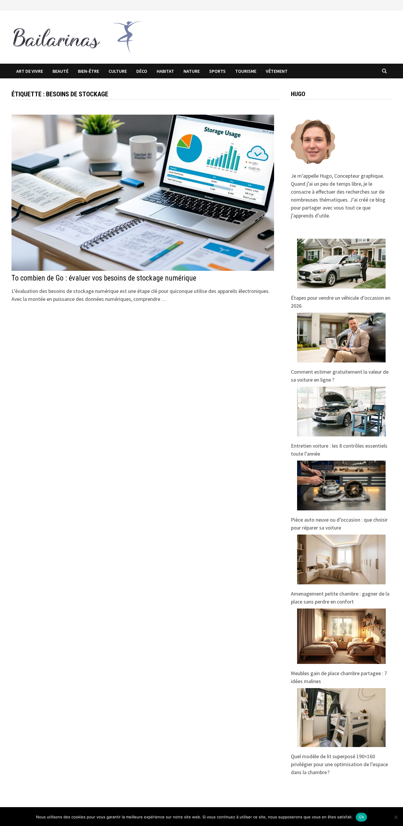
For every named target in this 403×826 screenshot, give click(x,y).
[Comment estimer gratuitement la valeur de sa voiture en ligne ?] (341, 337)
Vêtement (277, 71)
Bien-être (88, 71)
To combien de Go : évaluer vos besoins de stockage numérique (104, 278)
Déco (141, 71)
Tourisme (245, 71)
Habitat (165, 71)
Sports (217, 71)
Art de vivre (29, 71)
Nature (192, 71)
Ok (361, 817)
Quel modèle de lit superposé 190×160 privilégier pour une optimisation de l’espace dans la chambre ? (339, 764)
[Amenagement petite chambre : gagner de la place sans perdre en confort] (341, 559)
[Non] (396, 817)
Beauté (60, 71)
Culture (118, 71)
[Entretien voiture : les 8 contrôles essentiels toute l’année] (341, 411)
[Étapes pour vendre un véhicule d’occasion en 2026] (341, 263)
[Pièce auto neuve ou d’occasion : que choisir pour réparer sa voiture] (341, 485)
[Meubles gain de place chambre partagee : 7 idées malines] (341, 636)
